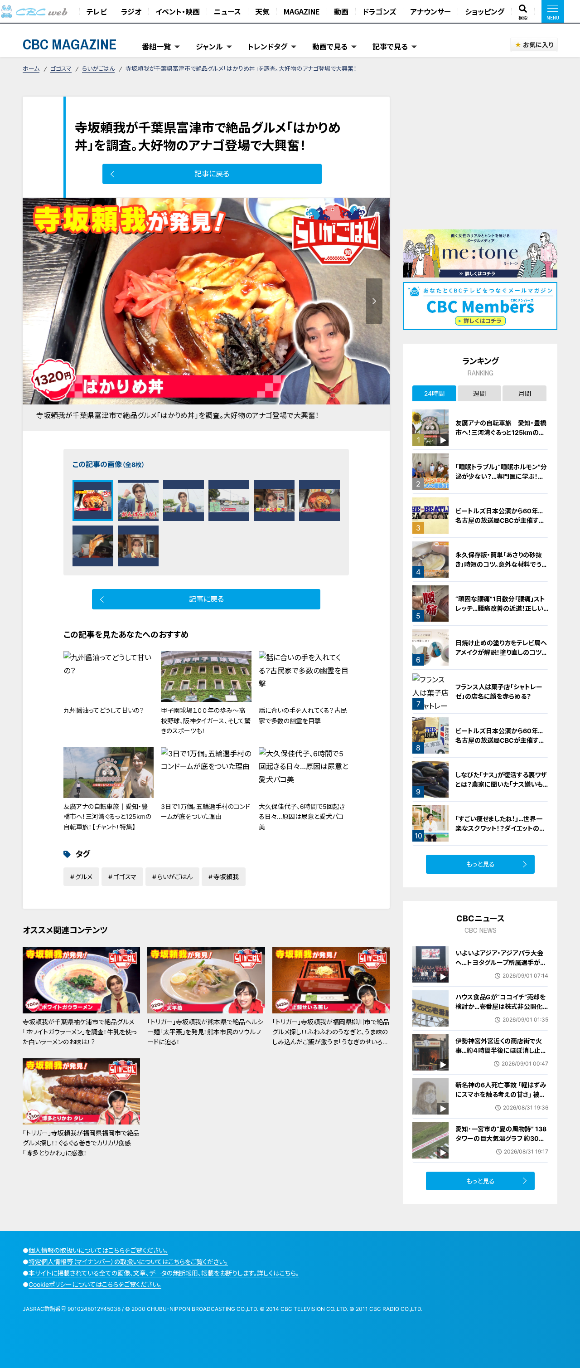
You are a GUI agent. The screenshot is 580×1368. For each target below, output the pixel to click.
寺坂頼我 (226, 877)
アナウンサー (430, 11)
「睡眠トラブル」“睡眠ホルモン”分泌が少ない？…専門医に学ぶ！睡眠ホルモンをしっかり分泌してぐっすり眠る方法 (501, 481)
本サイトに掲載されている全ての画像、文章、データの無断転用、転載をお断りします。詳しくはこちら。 (164, 1273)
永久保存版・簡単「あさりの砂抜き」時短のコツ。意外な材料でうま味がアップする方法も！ (501, 564)
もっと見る (480, 864)
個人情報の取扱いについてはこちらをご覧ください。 (98, 1250)
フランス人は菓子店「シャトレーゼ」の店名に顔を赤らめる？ (498, 691)
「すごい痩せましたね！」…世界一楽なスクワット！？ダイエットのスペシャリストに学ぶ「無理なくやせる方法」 (501, 833)
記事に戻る (211, 173)
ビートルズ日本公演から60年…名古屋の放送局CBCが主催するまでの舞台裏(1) (500, 740)
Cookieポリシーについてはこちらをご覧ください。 (95, 1284)
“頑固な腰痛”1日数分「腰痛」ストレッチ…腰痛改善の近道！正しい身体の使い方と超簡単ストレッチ (500, 608)
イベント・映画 (177, 11)
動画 (341, 11)
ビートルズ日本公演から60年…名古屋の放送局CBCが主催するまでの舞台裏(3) (500, 520)
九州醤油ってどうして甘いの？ (103, 710)
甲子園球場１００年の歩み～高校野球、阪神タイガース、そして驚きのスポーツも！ (206, 720)
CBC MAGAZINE (70, 44)
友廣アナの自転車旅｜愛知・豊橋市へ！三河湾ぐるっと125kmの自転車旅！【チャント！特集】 (107, 817)
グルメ (83, 877)
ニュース (227, 11)
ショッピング (484, 11)
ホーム (31, 68)
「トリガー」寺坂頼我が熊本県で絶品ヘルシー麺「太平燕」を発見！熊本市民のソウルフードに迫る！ (205, 1032)
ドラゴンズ (379, 11)
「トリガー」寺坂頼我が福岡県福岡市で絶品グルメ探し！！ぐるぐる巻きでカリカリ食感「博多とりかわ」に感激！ (81, 1143)
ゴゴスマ (61, 68)
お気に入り (538, 45)
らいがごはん (98, 68)
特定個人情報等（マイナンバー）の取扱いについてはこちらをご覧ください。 (128, 1262)
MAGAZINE (302, 11)
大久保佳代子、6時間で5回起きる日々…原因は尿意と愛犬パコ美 (302, 817)
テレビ (97, 11)
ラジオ (131, 11)
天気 (262, 11)
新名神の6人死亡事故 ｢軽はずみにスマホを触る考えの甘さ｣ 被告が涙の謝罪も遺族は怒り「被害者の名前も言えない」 (500, 1099)
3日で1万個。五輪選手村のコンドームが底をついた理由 (205, 811)
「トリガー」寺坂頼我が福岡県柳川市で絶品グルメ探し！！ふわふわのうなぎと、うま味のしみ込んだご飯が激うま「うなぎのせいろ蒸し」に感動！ (330, 1037)
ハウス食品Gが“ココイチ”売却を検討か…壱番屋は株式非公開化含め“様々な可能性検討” (500, 1006)
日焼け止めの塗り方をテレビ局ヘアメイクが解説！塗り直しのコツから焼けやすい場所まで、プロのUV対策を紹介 (501, 657)
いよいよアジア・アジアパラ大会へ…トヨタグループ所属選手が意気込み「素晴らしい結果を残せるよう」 (500, 967)
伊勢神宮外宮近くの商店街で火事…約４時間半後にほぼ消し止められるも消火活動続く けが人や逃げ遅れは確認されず (501, 1055)
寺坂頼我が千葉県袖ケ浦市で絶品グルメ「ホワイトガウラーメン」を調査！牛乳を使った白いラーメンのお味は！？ (80, 1032)
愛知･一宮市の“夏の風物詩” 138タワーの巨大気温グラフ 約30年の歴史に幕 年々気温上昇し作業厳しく (500, 1143)
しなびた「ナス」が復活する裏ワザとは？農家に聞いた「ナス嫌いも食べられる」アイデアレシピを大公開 (501, 789)
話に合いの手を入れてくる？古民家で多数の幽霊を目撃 (303, 715)
